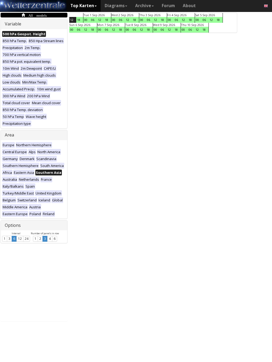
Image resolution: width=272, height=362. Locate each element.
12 (20, 238)
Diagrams (115, 5)
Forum (168, 5)
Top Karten (82, 5)
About (189, 5)
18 (78, 20)
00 (85, 20)
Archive (143, 5)
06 (92, 20)
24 (26, 238)
